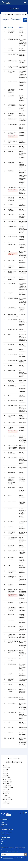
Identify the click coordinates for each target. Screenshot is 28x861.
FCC (9, 251)
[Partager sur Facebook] (23, 814)
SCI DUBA (10, 527)
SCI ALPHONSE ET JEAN (12, 142)
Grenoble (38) (7, 785)
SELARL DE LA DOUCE (11, 72)
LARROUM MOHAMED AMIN (12, 243)
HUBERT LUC (11, 171)
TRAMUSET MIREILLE (13, 298)
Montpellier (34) (7, 781)
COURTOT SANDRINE (10, 585)
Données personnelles (6, 832)
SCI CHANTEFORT (12, 400)
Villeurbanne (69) (7, 799)
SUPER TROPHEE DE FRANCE (13, 642)
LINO (9, 395)
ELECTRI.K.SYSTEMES (13, 54)
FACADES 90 (11, 614)
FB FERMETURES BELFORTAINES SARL (13, 315)
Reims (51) (6, 793)
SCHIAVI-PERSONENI (11, 210)
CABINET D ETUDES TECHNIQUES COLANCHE (12, 591)
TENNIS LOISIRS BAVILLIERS (12, 577)
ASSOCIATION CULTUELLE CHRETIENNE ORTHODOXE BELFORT (11, 480)
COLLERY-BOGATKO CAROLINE (13, 67)
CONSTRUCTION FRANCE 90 (12, 133)
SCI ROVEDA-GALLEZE (11, 266)
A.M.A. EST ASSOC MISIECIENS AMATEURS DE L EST (13, 636)
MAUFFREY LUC (11, 703)
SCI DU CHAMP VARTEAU (11, 533)
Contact (3, 843)
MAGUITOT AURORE (13, 39)
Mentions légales (5, 834)
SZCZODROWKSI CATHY (12, 416)
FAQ (2, 841)
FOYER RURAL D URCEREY (12, 690)
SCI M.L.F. (10, 204)
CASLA (9, 334)
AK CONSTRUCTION (13, 236)
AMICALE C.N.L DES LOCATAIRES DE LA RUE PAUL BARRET (12, 447)
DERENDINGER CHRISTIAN (11, 558)
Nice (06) (5, 771)
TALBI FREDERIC (12, 467)
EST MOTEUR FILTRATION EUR (12, 386)
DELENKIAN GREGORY (11, 114)
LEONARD (10, 365)
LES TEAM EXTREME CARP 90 (13, 651)
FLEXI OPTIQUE (11, 436)
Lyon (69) (5, 769)
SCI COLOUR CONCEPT (11, 546)
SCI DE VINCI (11, 621)
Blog (2, 826)
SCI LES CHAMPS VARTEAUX (12, 571)
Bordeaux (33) (7, 779)
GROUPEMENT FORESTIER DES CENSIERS (12, 609)
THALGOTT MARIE (12, 405)
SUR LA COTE (11, 260)
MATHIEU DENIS (12, 664)
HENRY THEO (11, 487)
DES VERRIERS (11, 472)
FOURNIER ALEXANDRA (11, 381)
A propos (3, 839)
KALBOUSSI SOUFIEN (11, 428)
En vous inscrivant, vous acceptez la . (14, 857)
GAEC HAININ (11, 370)
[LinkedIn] (20, 814)
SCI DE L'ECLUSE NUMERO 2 (12, 278)
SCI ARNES (10, 293)
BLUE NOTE (11, 96)
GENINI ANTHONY (12, 551)
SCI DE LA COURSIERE (11, 49)
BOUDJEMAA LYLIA (12, 61)
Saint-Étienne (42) (8, 787)
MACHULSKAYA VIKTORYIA (11, 659)
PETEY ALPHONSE (12, 226)
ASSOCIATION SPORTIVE (11, 32)
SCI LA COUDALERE (12, 329)
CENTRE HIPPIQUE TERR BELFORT (12, 538)
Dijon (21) (5, 773)
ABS (9, 722)
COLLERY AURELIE (12, 320)
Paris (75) (5, 765)
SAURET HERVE (11, 626)
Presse (2, 822)
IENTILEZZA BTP (12, 501)
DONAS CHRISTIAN (12, 119)
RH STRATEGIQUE (12, 124)
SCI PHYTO (10, 521)
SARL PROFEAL (11, 308)
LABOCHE (10, 349)
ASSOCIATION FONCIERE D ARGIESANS (11, 91)
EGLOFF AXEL (11, 422)
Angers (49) (6, 791)
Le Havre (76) (6, 801)
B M (9, 565)
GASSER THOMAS (12, 457)
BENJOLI (10, 684)
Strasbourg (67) (7, 797)
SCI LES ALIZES (11, 146)
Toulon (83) (6, 803)
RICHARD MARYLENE (13, 360)
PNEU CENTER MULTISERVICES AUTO (12, 106)
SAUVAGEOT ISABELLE (11, 680)
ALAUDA (10, 674)
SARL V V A (10, 509)
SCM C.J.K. (10, 151)
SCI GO (9, 495)
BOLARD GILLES (12, 712)
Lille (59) (5, 795)
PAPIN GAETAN (11, 221)
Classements (4, 824)
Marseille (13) (6, 767)
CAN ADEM (10, 214)
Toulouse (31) (6, 777)
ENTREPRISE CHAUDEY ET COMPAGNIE (11, 199)
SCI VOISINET (11, 344)
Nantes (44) (6, 789)
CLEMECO (10, 602)
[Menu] (25, 2)
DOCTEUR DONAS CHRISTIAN (12, 272)
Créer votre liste (16, 19)
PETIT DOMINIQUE (12, 81)
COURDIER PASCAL (12, 355)
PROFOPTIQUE (11, 283)
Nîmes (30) (6, 775)
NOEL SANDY (11, 738)
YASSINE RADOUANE (13, 187)
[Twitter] (26, 814)
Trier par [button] (5, 19)
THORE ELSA (11, 727)
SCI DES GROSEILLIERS (11, 453)
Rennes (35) (6, 783)
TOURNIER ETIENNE (13, 698)
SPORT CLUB (11, 162)
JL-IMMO (10, 733)
